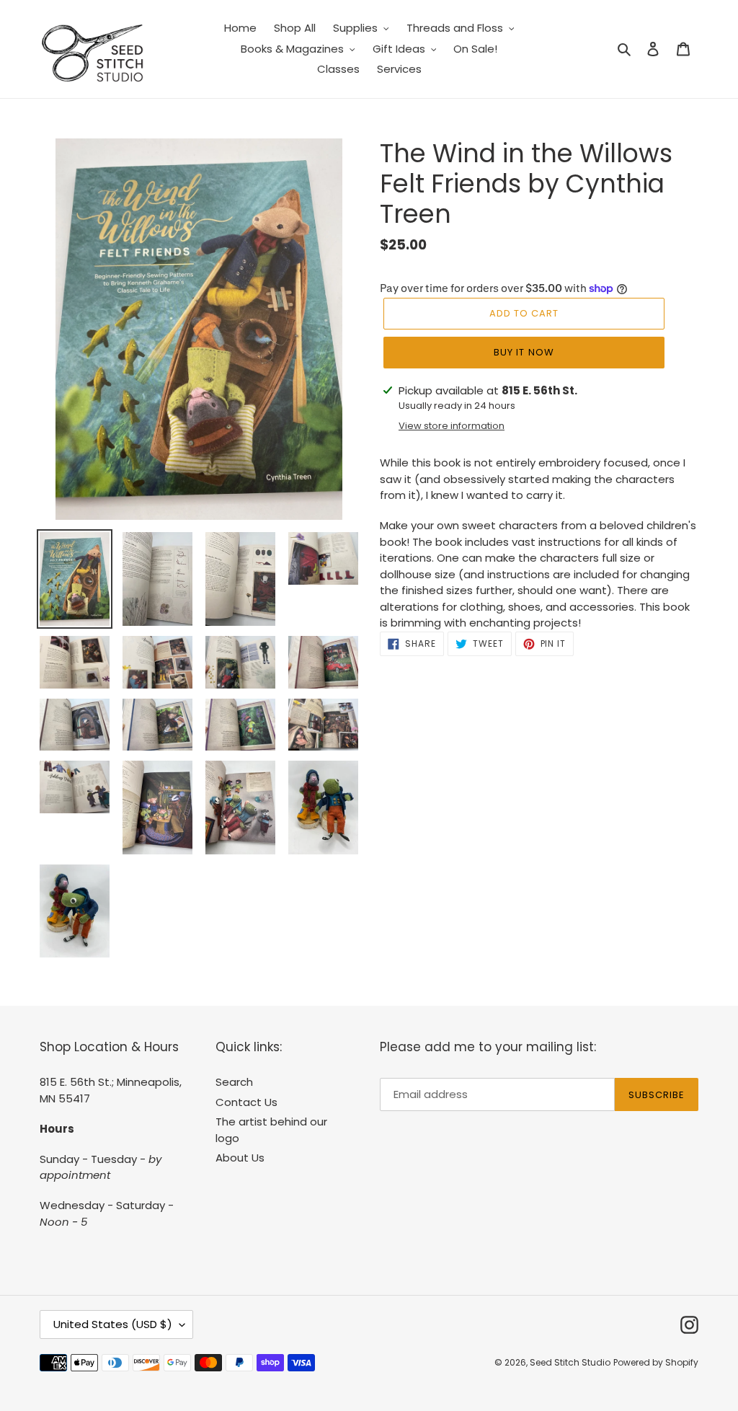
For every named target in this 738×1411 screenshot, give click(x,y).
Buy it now (524, 352)
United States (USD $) (112, 1324)
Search (234, 1081)
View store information (451, 426)
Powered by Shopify (655, 1362)
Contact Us (246, 1102)
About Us (239, 1157)
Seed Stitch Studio (570, 1362)
